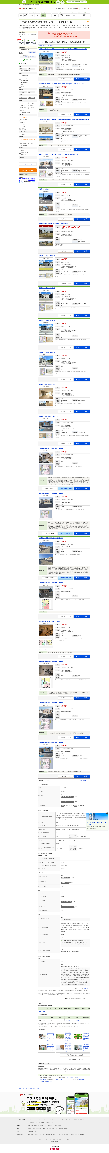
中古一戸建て (70, 1077)
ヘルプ (50, 1139)
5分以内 (23, 105)
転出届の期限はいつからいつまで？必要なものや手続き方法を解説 (50, 1047)
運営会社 (67, 1139)
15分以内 (32, 107)
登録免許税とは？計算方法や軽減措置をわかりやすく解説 (86, 1036)
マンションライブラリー (40, 1134)
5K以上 (22, 84)
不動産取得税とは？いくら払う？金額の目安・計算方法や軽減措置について (68, 1036)
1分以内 (32, 103)
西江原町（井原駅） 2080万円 (47, 352)
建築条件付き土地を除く (27, 143)
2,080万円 (60, 1020)
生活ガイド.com (87, 988)
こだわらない (24, 117)
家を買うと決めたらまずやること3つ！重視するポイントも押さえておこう (50, 1036)
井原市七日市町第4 (44, 189)
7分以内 (32, 105)
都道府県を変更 (32, 52)
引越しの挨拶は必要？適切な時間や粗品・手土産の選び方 (86, 1047)
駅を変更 (32, 56)
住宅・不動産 (59, 1079)
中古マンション (39, 1128)
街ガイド (61, 1134)
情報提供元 (74, 1119)
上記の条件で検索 (27, 170)
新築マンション (31, 1128)
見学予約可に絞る (21, 41)
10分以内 (23, 107)
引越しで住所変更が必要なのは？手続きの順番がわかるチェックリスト (68, 1047)
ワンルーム (23, 86)
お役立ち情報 (20, 1134)
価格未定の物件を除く (26, 70)
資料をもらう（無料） (82, 78)
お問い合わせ (55, 1139)
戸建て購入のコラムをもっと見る (76, 1055)
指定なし (23, 103)
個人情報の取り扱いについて (34, 1122)
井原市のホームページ (84, 780)
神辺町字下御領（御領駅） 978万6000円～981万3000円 (53, 223)
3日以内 (23, 124)
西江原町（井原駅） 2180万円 (47, 288)
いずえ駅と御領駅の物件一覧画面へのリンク (48, 45)
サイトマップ (62, 1139)
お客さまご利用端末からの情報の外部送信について (48, 1119)
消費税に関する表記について (47, 1122)
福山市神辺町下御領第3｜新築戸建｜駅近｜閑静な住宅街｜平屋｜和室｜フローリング (61, 83)
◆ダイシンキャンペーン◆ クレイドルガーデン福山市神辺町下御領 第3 (58, 154)
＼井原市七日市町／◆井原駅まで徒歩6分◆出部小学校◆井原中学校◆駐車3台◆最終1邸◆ (63, 49)
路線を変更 (24, 56)
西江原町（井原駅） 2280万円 (47, 256)
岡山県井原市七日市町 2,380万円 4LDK (49, 621)
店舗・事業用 (43, 1079)
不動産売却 (30, 1131)
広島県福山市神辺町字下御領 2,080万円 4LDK (51, 448)
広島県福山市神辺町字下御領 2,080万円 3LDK (51, 493)
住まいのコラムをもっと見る (75, 1059)
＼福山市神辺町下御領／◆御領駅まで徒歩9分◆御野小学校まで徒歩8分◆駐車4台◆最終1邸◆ (64, 119)
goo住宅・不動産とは (32, 1119)
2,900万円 (77, 1020)
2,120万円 (68, 1020)
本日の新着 (24, 119)
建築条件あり (24, 145)
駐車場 (56, 1125)
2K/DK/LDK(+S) (24, 78)
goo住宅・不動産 (21, 1119)
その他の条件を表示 (28, 164)
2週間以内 (23, 129)
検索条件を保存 (28, 43)
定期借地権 (23, 154)
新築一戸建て (45, 1128)
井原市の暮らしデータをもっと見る (75, 998)
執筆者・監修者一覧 (75, 1134)
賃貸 (82, 1077)
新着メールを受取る (33, 43)
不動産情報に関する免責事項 (33, 1088)
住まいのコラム (67, 1134)
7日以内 (23, 126)
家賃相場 (42, 1081)
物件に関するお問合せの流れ (65, 1119)
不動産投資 (61, 1128)
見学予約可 (23, 134)
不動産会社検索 (81, 1079)
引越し (32, 1134)
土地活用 (35, 1131)
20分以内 (23, 110)
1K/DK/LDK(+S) (24, 75)
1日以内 (23, 122)
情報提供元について (23, 1088)
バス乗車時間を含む (25, 112)
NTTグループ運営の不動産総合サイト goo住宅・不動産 (30, 4)
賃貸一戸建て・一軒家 (42, 1125)
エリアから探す (28, 59)
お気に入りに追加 (66, 78)
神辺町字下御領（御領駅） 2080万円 (48, 384)
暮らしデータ (49, 1081)
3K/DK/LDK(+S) (24, 80)
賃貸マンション (51, 1125)
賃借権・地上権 (24, 152)
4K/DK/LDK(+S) (24, 82)
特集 (29, 1134)
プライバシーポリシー (43, 1139)
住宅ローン (66, 1128)
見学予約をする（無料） (66, 488)
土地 (77, 1077)
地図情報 (82, 1134)
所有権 (22, 150)
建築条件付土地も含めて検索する (28, 140)
